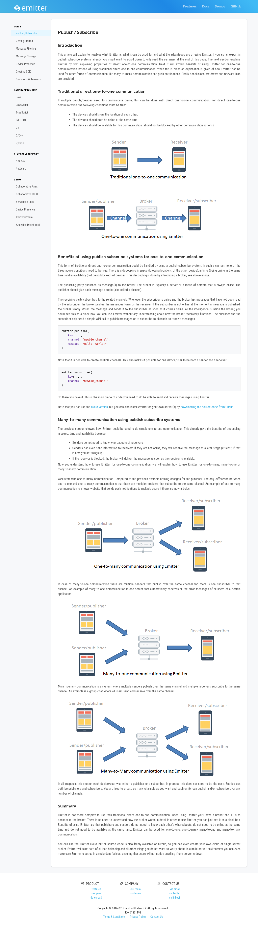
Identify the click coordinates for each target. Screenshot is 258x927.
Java (18, 97)
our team (135, 889)
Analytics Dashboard (28, 224)
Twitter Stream (24, 217)
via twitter (174, 893)
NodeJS (20, 160)
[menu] (212, 6)
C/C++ (19, 135)
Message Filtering (26, 48)
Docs (205, 6)
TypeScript (22, 112)
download (96, 897)
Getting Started (24, 41)
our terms (135, 893)
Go (17, 127)
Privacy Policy (138, 916)
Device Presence (25, 64)
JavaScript (22, 104)
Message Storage (26, 56)
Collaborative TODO (27, 194)
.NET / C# (21, 120)
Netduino (21, 168)
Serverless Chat (25, 201)
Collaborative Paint (26, 186)
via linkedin (175, 897)
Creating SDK (23, 71)
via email (175, 889)
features (96, 889)
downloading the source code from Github (207, 407)
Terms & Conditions (114, 916)
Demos (220, 6)
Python (20, 143)
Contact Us (156, 916)
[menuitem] (189, 6)
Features (190, 6)
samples (96, 893)
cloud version (99, 407)
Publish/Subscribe (26, 33)
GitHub (236, 6)
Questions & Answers (28, 79)
